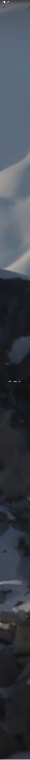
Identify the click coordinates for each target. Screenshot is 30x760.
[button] (27, 2)
